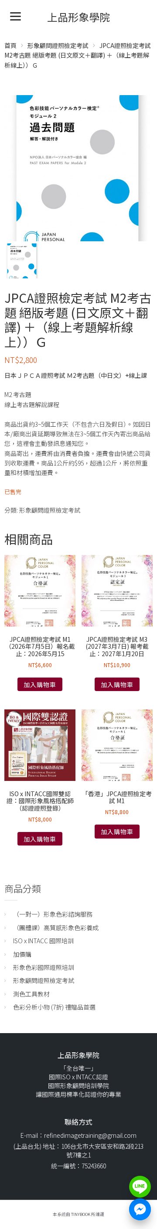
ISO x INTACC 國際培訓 (43, 940)
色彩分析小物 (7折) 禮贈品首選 (54, 1007)
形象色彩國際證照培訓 (43, 967)
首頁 (10, 45)
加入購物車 (40, 684)
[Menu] (15, 15)
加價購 (22, 954)
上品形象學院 (78, 16)
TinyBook (80, 1214)
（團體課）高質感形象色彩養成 (56, 927)
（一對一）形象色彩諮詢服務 (52, 914)
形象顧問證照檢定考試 (58, 45)
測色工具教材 (31, 993)
